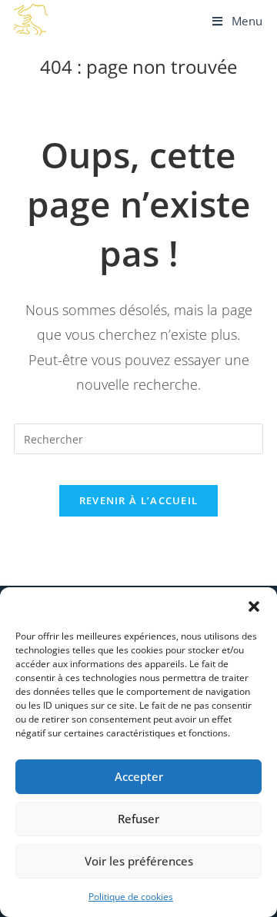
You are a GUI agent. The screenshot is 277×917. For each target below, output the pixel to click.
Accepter (139, 776)
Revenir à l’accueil (139, 500)
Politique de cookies (130, 896)
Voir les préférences (139, 861)
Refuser (138, 818)
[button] (254, 606)
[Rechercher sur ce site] (138, 437)
